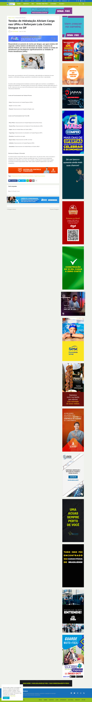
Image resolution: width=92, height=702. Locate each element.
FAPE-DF (17, 1)
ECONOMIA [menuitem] (53, 3)
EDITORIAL (70, 699)
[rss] (84, 1)
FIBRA (22, 1)
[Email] (33, 180)
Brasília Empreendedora (27, 175)
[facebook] (71, 693)
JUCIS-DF (44, 1)
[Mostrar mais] (36, 180)
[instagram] (78, 1)
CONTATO (51, 699)
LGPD (57, 699)
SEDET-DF (50, 1)
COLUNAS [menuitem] (61, 3)
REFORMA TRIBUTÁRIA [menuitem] (42, 3)
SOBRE (45, 699)
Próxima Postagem (54, 209)
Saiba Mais (12, 695)
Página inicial (11, 17)
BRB (60, 1)
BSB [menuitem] (33, 3)
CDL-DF (32, 1)
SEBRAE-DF (27, 1)
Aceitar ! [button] (6, 697)
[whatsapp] (82, 1)
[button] (79, 4)
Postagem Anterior (12, 209)
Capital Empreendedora (39, 175)
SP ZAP (83, 699)
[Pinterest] (30, 180)
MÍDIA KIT (77, 699)
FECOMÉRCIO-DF (10, 1)
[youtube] (80, 1)
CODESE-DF (38, 1)
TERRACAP (64, 1)
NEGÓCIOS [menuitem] (26, 3)
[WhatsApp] (27, 180)
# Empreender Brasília (20, 17)
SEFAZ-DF (55, 1)
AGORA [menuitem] (19, 3)
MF (68, 1)
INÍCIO (40, 699)
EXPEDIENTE (63, 699)
